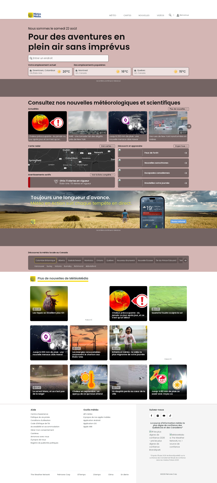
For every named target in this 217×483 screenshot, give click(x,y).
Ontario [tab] (99, 260)
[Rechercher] (170, 15)
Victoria (58, 266)
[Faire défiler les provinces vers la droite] (185, 260)
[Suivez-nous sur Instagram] (158, 416)
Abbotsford (91, 266)
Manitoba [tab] (89, 260)
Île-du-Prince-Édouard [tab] (166, 260)
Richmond (78, 266)
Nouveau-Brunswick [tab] (126, 260)
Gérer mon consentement (42, 430)
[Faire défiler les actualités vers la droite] (189, 126)
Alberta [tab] (61, 260)
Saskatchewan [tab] (74, 260)
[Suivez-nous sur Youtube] (164, 416)
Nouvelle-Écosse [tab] (145, 260)
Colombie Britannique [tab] (45, 260)
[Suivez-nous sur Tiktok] (170, 416)
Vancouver (39, 266)
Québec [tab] (110, 260)
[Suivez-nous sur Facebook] (151, 416)
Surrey (49, 266)
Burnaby (68, 266)
